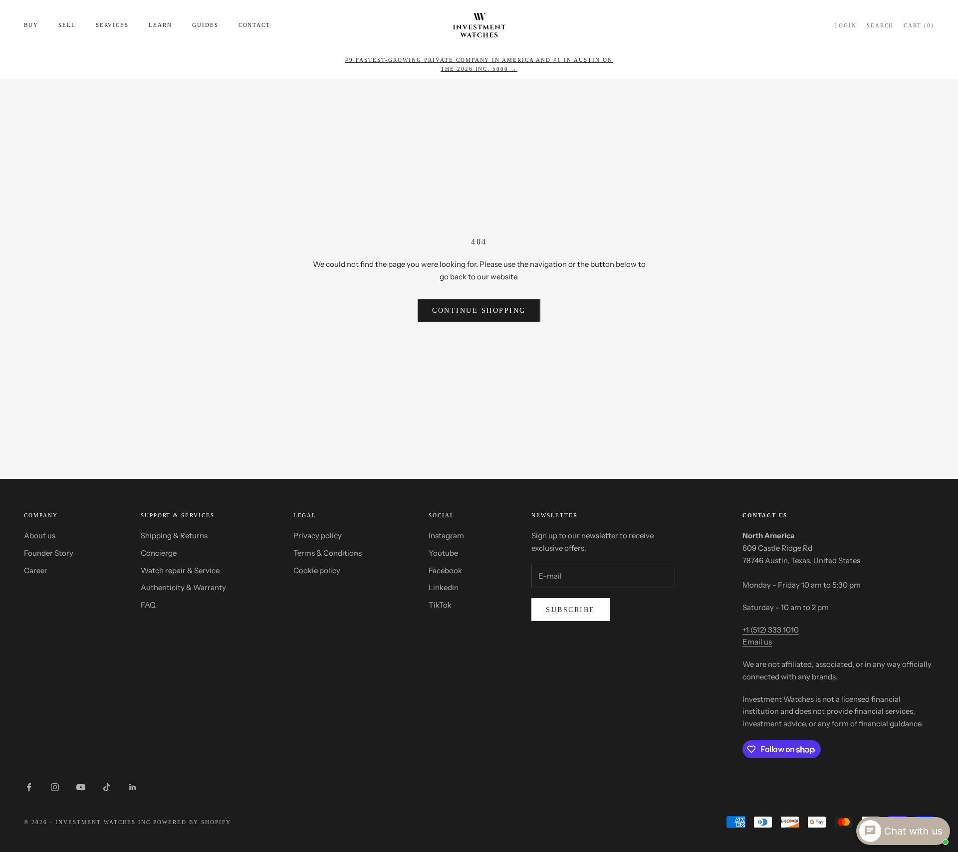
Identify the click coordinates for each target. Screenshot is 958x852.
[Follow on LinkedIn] (133, 787)
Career (35, 570)
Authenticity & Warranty (183, 587)
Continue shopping (479, 310)
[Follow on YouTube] (81, 787)
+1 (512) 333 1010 (770, 630)
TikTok (440, 605)
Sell (67, 25)
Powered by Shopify (192, 822)
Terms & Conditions (327, 553)
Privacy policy (317, 535)
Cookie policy (316, 570)
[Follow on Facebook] (29, 787)
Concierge (159, 553)
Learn (160, 25)
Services (112, 25)
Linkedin (444, 587)
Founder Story (48, 553)
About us (39, 535)
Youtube (443, 553)
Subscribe (570, 610)
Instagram (446, 535)
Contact (255, 25)
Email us (757, 641)
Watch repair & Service (180, 570)
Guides (205, 25)
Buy (31, 25)
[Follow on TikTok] (107, 787)
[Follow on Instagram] (55, 787)
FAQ (148, 605)
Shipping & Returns (174, 535)
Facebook (445, 570)
